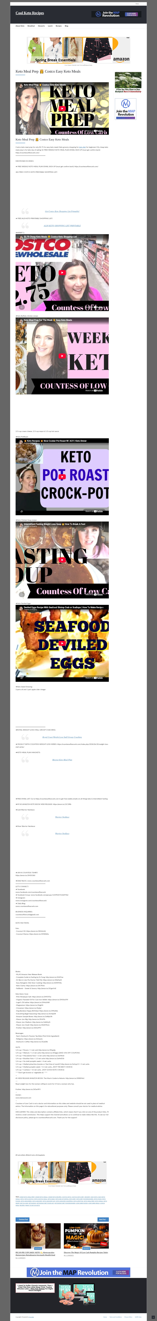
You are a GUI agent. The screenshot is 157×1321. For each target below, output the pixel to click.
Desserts (41, 26)
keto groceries (26, 1201)
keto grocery (37, 1201)
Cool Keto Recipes (30, 13)
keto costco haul (40, 1199)
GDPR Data (138, 1317)
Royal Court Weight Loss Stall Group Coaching (62, 737)
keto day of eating (62, 1199)
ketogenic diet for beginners (65, 1203)
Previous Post (23, 1219)
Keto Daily (51, 1199)
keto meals (99, 1201)
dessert (87, 1197)
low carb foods (82, 1203)
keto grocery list (49, 1201)
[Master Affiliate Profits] (116, 17)
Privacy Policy (128, 1317)
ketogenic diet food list (45, 1203)
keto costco (29, 1199)
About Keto (20, 26)
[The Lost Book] (128, 93)
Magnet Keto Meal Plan (62, 759)
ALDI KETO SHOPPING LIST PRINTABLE (62, 225)
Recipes (59, 26)
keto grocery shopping (64, 1201)
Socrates (31, 1317)
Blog (66, 26)
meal (17, 1205)
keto (22, 1199)
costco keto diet (78, 1197)
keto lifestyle (78, 1201)
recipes (22, 1205)
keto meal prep (89, 1201)
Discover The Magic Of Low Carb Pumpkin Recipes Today (86, 1252)
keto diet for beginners (84, 1199)
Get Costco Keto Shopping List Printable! (62, 211)
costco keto (66, 1197)
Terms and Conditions (115, 1317)
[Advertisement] (62, 191)
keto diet (82, 147)
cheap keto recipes (54, 1197)
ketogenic (32, 1203)
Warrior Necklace (62, 817)
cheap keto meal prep (26, 1197)
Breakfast (31, 26)
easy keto (94, 1197)
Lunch (50, 26)
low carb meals (94, 1203)
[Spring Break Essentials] (78, 63)
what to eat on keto (32, 1205)
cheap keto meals (41, 1197)
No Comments (20, 1258)
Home (137, 3)
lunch (102, 1203)
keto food (98, 1199)
